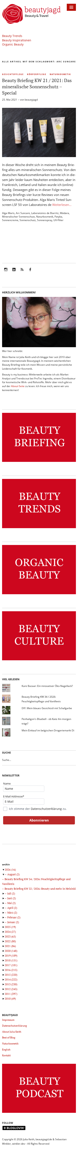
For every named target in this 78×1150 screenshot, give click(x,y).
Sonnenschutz (28, 220)
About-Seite (18, 386)
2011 (11, 994)
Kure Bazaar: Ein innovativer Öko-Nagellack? (47, 686)
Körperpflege (36, 74)
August (13, 874)
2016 (11, 970)
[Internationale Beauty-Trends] (39, 528)
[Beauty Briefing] (39, 462)
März (12, 912)
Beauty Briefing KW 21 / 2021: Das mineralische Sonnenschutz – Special (37, 86)
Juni (11, 898)
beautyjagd (31, 99)
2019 (11, 955)
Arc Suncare (23, 213)
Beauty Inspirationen (16, 40)
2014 (11, 979)
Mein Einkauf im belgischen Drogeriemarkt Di (48, 730)
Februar (13, 917)
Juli (11, 893)
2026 (10, 869)
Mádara (64, 213)
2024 (10, 932)
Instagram (6, 272)
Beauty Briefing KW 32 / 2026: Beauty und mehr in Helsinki (40, 888)
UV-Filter (58, 220)
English (6, 1049)
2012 (11, 989)
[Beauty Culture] (39, 660)
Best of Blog (8, 1037)
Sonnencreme (10, 220)
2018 (11, 960)
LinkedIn (14, 272)
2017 (11, 965)
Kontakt (6, 1055)
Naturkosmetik (60, 74)
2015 (11, 975)
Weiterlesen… (62, 205)
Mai (11, 903)
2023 (10, 936)
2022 (10, 941)
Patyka (58, 216)
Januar (13, 922)
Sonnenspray (44, 220)
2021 (10, 946)
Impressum (8, 1019)
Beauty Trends (12, 36)
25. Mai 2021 (9, 99)
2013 (11, 984)
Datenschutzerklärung (46, 809)
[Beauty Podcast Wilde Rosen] (39, 1112)
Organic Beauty (13, 44)
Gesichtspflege (13, 74)
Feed (22, 272)
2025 (10, 927)
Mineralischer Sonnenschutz (18, 216)
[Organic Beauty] (39, 594)
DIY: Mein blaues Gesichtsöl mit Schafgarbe (47, 708)
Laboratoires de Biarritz (45, 213)
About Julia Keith (11, 1031)
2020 (11, 951)
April (12, 908)
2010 (10, 998)
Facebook (30, 272)
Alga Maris (8, 213)
